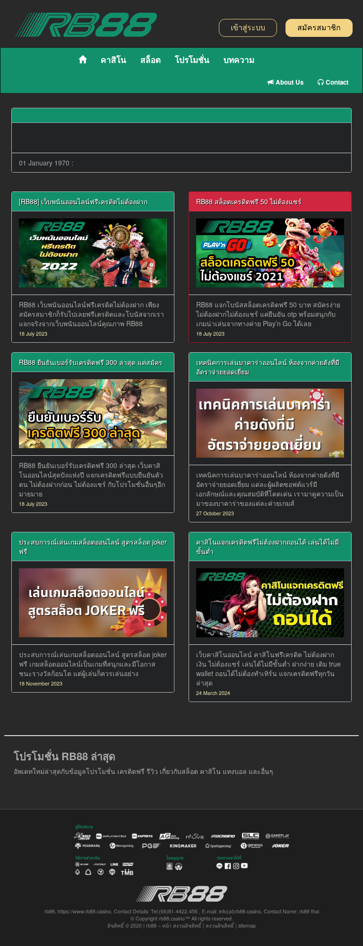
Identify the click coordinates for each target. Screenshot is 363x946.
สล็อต (150, 59)
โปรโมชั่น (192, 59)
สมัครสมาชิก (319, 28)
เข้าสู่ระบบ (248, 28)
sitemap (247, 925)
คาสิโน (113, 59)
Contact (336, 82)
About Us (288, 82)
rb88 (151, 925)
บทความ (239, 59)
